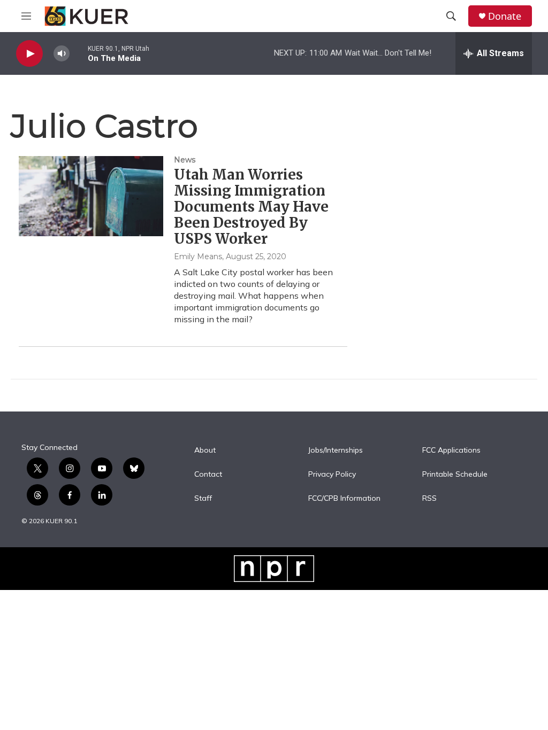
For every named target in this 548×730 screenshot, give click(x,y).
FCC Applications (451, 450)
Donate (504, 16)
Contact (208, 474)
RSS (429, 498)
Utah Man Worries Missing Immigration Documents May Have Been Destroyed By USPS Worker (251, 207)
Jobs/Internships (335, 450)
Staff (203, 498)
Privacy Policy (332, 474)
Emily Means (198, 256)
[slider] (78, 53)
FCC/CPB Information (344, 498)
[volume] (61, 54)
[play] (29, 54)
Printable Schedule (455, 474)
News (184, 160)
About (205, 450)
